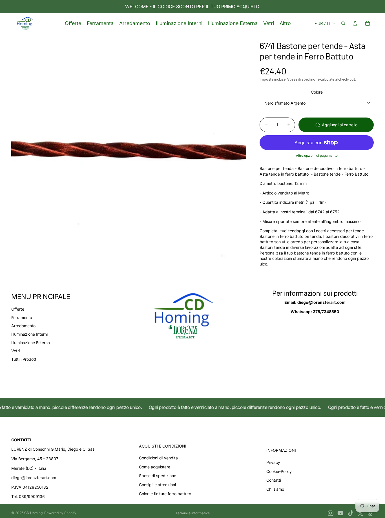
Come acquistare (154, 466)
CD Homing (33, 513)
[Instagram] (330, 513)
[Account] (355, 23)
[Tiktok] (350, 513)
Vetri (15, 350)
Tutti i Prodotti (24, 359)
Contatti (273, 480)
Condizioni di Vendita (158, 457)
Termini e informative (193, 513)
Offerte (17, 309)
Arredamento (23, 325)
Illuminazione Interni (29, 334)
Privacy (273, 462)
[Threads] (370, 513)
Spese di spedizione (157, 475)
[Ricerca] (343, 23)
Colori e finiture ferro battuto (165, 493)
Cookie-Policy (279, 471)
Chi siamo (275, 489)
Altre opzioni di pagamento (317, 156)
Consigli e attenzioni (157, 484)
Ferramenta (21, 317)
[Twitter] (360, 513)
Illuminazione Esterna (30, 342)
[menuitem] (285, 23)
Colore (317, 92)
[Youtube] (340, 513)
